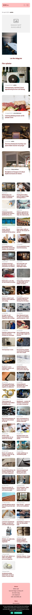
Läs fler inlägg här (16, 58)
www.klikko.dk (17, 596)
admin (11, 12)
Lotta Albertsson (17, 113)
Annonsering (16, 603)
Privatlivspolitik (18, 612)
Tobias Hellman (15, 169)
